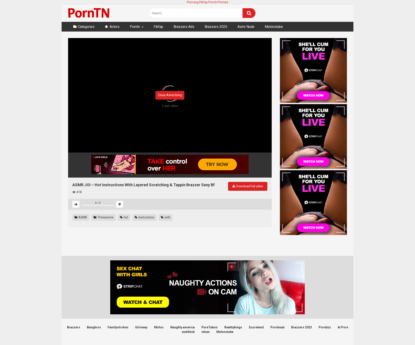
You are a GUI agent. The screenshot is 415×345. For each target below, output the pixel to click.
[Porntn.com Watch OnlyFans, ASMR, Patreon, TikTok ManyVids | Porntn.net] (89, 13)
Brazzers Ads (184, 27)
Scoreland (256, 327)
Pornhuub (277, 327)
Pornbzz (325, 327)
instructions (146, 217)
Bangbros (94, 327)
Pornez (223, 2)
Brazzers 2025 (216, 27)
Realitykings (233, 327)
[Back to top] (400, 332)
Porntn (213, 2)
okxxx (205, 332)
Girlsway (141, 327)
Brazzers (73, 327)
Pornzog (193, 2)
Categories (86, 27)
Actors (115, 27)
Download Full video (249, 186)
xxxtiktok (188, 332)
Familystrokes (118, 327)
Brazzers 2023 (301, 327)
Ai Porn (343, 327)
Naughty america (182, 327)
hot (125, 217)
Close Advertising (170, 95)
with (167, 217)
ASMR (82, 217)
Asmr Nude (246, 27)
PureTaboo (209, 327)
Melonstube (274, 27)
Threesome (105, 217)
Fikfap (203, 2)
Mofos (159, 327)
